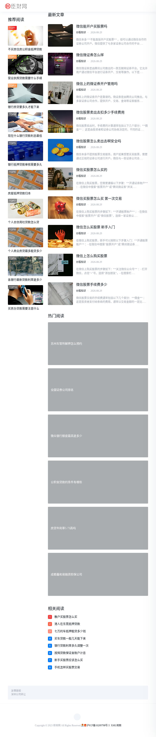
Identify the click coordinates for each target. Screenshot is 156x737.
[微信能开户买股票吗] (60, 35)
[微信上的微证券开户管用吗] (60, 93)
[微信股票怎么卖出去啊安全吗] (60, 150)
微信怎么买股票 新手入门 (95, 227)
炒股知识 (81, 32)
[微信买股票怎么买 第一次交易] (60, 207)
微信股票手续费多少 (91, 285)
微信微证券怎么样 (90, 55)
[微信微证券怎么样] (60, 64)
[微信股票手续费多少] (60, 293)
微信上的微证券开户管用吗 (97, 84)
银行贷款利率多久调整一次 (71, 645)
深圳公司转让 (18, 694)
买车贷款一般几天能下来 (70, 638)
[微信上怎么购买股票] (60, 265)
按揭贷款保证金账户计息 (70, 652)
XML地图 (116, 725)
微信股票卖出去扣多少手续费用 (100, 112)
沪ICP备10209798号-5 (98, 725)
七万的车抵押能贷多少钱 (70, 631)
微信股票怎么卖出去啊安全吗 (98, 141)
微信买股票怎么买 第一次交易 (99, 199)
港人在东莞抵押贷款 (67, 623)
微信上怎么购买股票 (91, 256)
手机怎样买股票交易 (67, 667)
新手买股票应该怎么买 (68, 660)
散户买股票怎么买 (65, 616)
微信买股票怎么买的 (91, 170)
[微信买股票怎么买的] (60, 179)
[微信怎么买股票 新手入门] (60, 236)
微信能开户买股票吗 (91, 26)
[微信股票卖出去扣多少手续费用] (60, 121)
